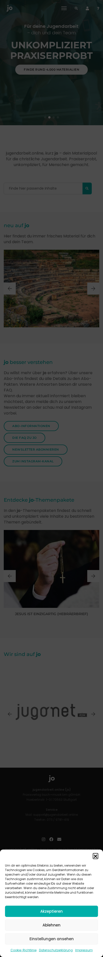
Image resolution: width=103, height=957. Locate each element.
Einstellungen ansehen (52, 938)
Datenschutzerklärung (56, 950)
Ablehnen (51, 925)
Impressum (84, 950)
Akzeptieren (51, 911)
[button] (95, 855)
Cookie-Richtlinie (23, 950)
